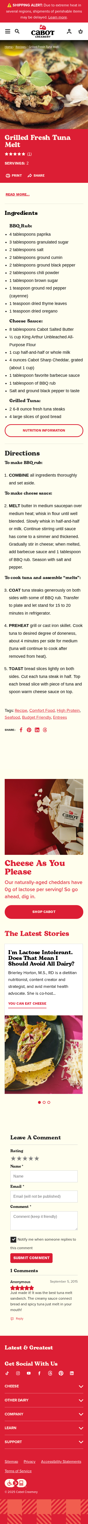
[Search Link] (17, 30)
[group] (25, 1159)
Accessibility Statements (61, 1461)
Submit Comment (31, 1258)
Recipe (21, 710)
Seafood (12, 717)
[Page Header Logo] (42, 31)
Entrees (60, 717)
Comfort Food (42, 710)
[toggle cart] (80, 31)
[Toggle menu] (8, 31)
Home (9, 47)
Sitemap (11, 1461)
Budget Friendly (36, 717)
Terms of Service (18, 1471)
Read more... (18, 194)
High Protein (68, 710)
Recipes (20, 47)
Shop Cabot (44, 912)
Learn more (57, 17)
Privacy (29, 1461)
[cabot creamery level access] (16, 1483)
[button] (39, 1102)
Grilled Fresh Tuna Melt (44, 47)
